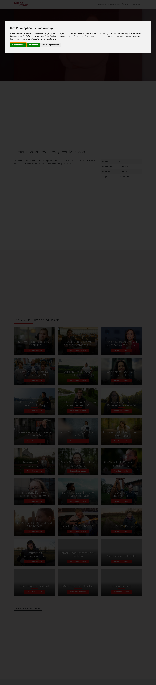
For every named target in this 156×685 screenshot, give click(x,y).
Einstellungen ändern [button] (50, 45)
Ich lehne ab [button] (33, 45)
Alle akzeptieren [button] (18, 45)
